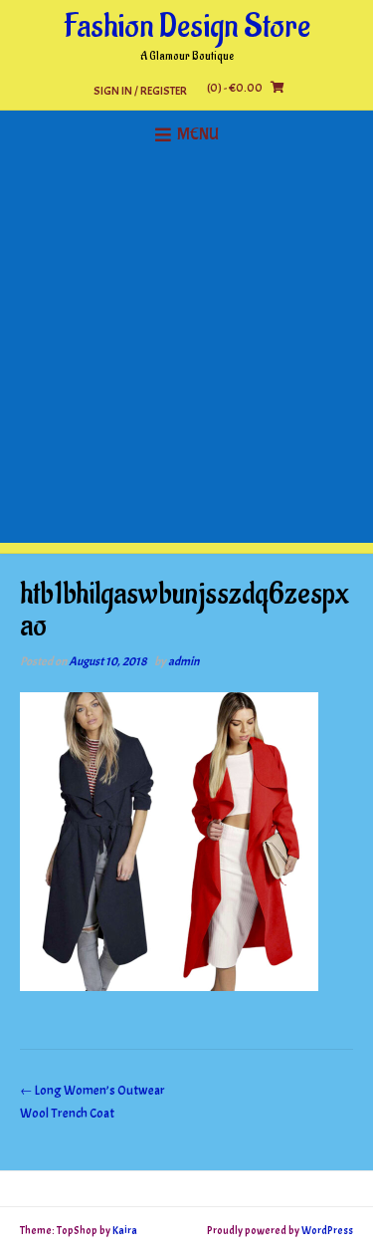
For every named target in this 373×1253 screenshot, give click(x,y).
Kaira (124, 1230)
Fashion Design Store (187, 27)
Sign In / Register (140, 90)
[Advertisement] (186, 356)
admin (183, 661)
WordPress (327, 1230)
